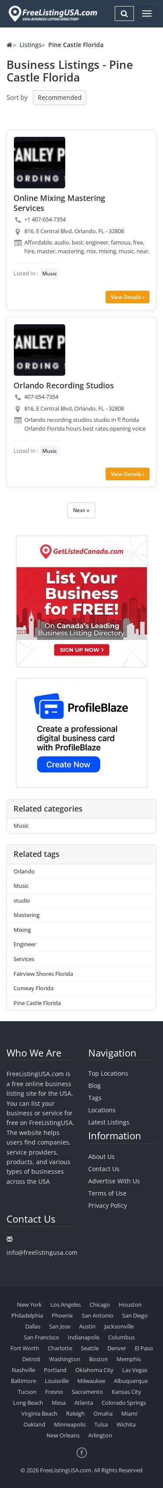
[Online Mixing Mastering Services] (39, 162)
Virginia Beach (39, 1413)
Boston (98, 1359)
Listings (31, 45)
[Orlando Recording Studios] (39, 350)
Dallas (32, 1326)
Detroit (31, 1359)
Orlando (24, 871)
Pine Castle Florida (37, 1003)
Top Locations (108, 1073)
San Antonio (97, 1315)
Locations (102, 1110)
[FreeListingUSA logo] (52, 13)
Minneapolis (70, 1424)
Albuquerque (131, 1381)
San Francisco (41, 1337)
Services (23, 959)
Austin (87, 1326)
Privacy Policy (107, 1205)
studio (21, 900)
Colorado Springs (124, 1402)
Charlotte (60, 1348)
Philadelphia (27, 1315)
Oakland (34, 1424)
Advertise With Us (114, 1181)
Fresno (54, 1392)
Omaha (103, 1413)
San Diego (135, 1315)
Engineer (24, 944)
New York (29, 1304)
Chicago (100, 1304)
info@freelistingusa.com (42, 1252)
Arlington (100, 1435)
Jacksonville (119, 1326)
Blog (94, 1085)
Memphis (128, 1359)
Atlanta (83, 1402)
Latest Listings (109, 1122)
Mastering (26, 915)
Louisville (57, 1381)
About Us (101, 1156)
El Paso (144, 1348)
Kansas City (126, 1392)
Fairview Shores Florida (43, 974)
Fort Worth (24, 1348)
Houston (130, 1304)
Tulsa (101, 1424)
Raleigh (75, 1413)
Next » (81, 510)
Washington (64, 1359)
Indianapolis (84, 1337)
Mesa (59, 1402)
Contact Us (104, 1169)
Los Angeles (65, 1304)
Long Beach (28, 1402)
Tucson (27, 1392)
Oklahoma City (94, 1370)
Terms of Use (107, 1193)
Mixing (22, 930)
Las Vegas (134, 1370)
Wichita (126, 1424)
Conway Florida (33, 988)
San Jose (59, 1326)
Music (49, 273)
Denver (116, 1348)
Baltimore (23, 1381)
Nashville (23, 1370)
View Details (127, 297)
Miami (129, 1413)
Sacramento (87, 1392)
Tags (95, 1098)
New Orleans (63, 1435)
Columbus (121, 1337)
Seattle (90, 1348)
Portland (55, 1370)
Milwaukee (91, 1381)
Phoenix (62, 1315)
